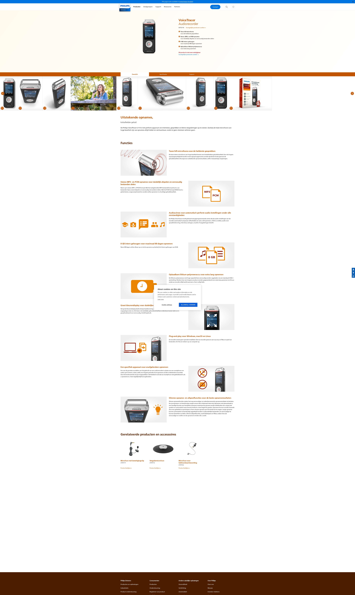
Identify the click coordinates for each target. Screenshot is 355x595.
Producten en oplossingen (129, 584)
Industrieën (124, 588)
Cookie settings (167, 304)
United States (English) (186, 1)
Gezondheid (183, 584)
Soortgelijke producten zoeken (195, 27)
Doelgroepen (148, 6)
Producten (136, 6)
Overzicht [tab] (135, 74)
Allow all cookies (188, 304)
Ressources (167, 6)
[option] (9, 93)
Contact (215, 7)
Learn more (161, 299)
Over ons (211, 584)
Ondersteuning (155, 588)
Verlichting (182, 588)
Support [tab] (191, 74)
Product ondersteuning (128, 591)
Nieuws (210, 588)
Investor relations (213, 591)
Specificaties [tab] (163, 74)
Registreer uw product (157, 591)
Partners (177, 6)
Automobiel (183, 591)
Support (158, 6)
